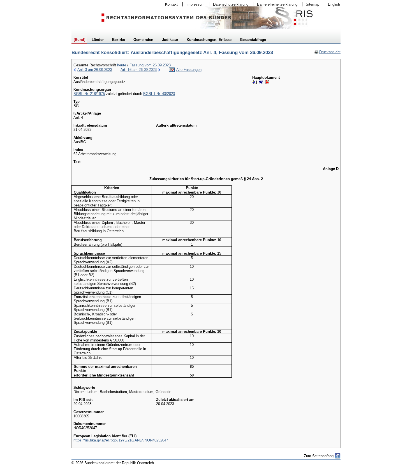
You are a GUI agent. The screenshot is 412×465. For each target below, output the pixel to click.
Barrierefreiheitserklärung (275, 4)
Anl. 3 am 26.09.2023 (94, 70)
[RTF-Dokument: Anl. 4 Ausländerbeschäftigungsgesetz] (260, 82)
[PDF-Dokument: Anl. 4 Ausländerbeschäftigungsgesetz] (267, 82)
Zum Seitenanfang (319, 456)
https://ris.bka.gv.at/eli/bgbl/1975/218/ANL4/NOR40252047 (120, 440)
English (334, 4)
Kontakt (169, 4)
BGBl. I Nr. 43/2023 (159, 94)
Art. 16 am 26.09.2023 (139, 70)
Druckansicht (327, 52)
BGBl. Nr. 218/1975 (89, 94)
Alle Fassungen (189, 70)
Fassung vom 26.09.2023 (150, 65)
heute (121, 65)
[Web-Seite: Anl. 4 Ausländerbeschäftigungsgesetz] (254, 82)
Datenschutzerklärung (228, 4)
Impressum (194, 4)
